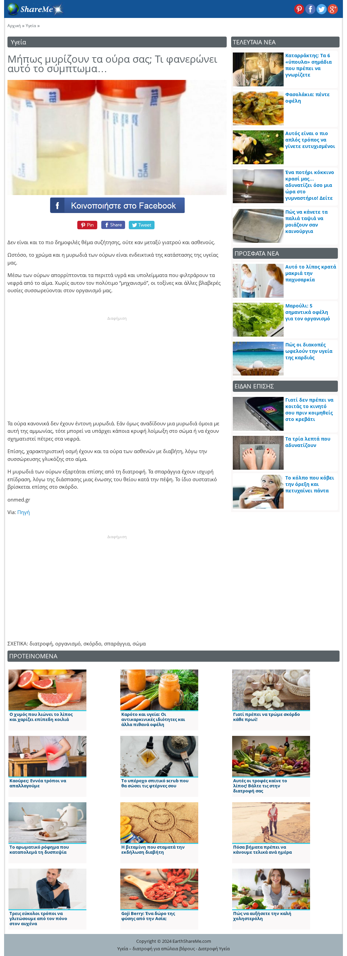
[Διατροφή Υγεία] (34, 13)
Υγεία (31, 25)
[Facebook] (117, 205)
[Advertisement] (117, 363)
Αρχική (14, 25)
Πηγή (23, 512)
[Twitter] (142, 225)
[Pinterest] (86, 225)
